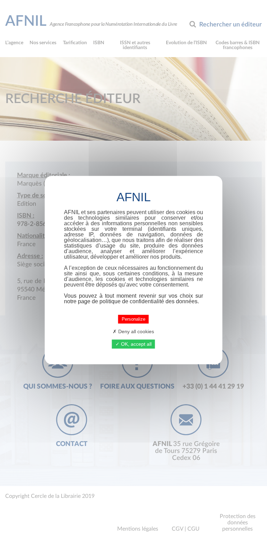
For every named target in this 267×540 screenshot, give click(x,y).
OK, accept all (136, 344)
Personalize (133, 319)
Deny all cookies (135, 331)
